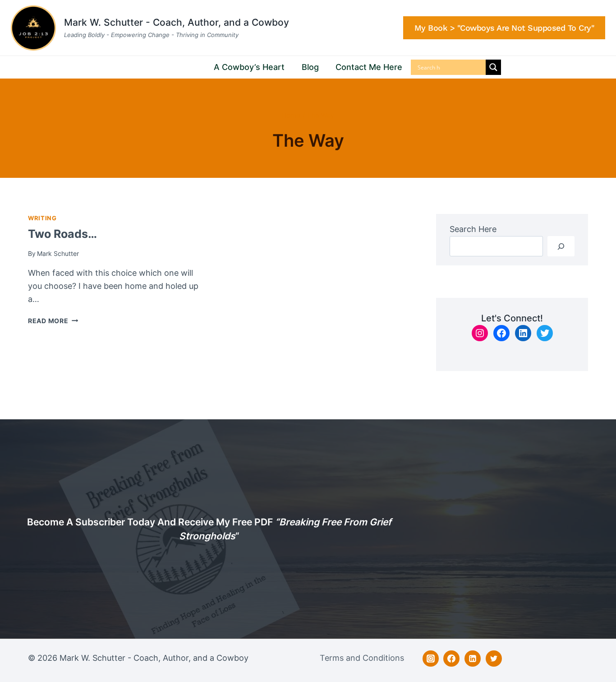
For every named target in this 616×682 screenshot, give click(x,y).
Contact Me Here (369, 67)
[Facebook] (451, 658)
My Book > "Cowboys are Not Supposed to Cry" (504, 27)
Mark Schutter (58, 253)
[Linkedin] (472, 658)
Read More (53, 321)
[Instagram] (431, 658)
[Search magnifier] (493, 67)
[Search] (561, 246)
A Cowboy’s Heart (249, 67)
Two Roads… (62, 234)
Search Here (473, 229)
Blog (310, 67)
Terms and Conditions (362, 658)
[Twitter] (494, 658)
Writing (42, 218)
